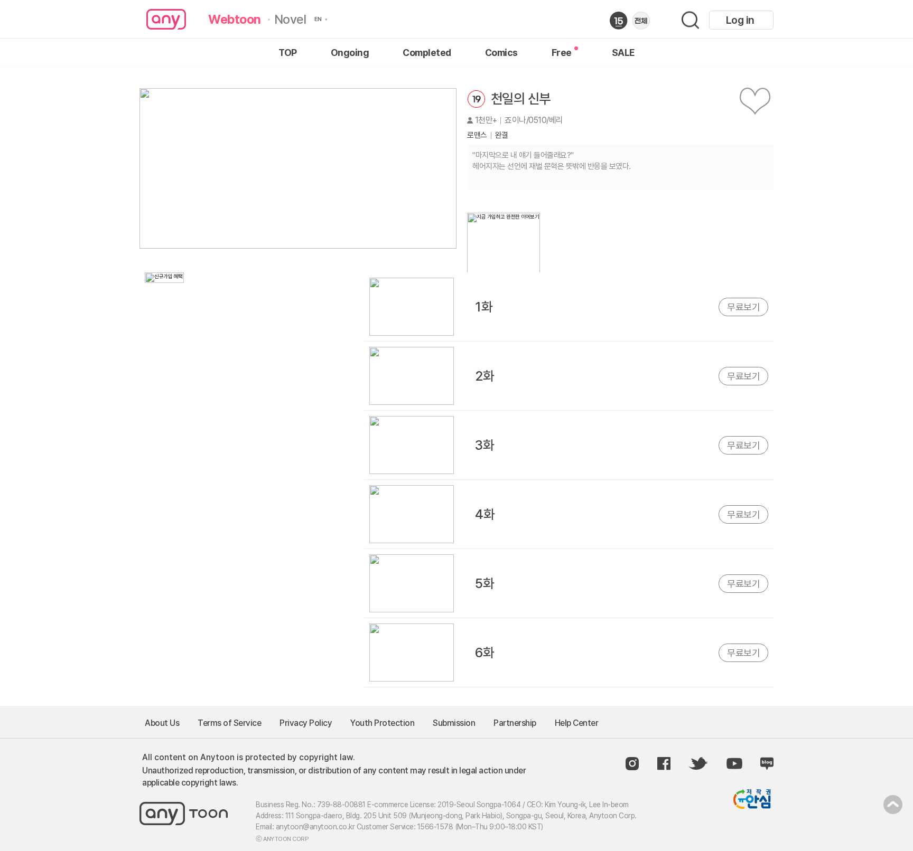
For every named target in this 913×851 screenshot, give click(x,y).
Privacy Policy (306, 723)
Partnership (514, 723)
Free (562, 53)
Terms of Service (229, 723)
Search (690, 20)
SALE (623, 53)
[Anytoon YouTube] (734, 763)
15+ (619, 21)
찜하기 (755, 101)
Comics (501, 53)
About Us (162, 723)
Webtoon (234, 19)
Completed (427, 53)
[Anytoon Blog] (767, 763)
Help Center (577, 723)
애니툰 (166, 19)
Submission (454, 723)
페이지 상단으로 (892, 804)
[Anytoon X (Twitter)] (698, 763)
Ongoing (350, 53)
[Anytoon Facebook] (663, 763)
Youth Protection (382, 723)
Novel (290, 19)
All (641, 21)
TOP (287, 53)
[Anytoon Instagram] (632, 763)
